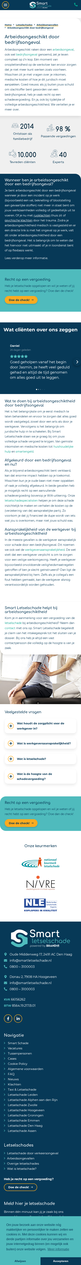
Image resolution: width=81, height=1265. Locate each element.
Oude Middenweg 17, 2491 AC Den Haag (40, 954)
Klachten (14, 1084)
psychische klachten (18, 220)
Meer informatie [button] (58, 1249)
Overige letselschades (23, 1163)
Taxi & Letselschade (21, 1089)
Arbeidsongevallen (20, 1158)
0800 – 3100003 (22, 966)
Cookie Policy (17, 1064)
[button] (4, 362)
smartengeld (24, 451)
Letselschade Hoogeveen (25, 1110)
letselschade (13, 623)
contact (10, 628)
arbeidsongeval (63, 49)
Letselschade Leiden (22, 1095)
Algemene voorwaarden (25, 1069)
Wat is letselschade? (22, 1169)
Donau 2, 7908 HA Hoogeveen (33, 977)
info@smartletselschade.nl (30, 960)
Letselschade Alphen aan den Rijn (32, 1100)
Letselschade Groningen (25, 1115)
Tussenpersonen (19, 1053)
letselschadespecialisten (21, 500)
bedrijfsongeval (26, 54)
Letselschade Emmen (23, 1120)
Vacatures (14, 1048)
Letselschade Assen (21, 1131)
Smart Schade (18, 1043)
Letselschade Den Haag (24, 1126)
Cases (11, 1058)
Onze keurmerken (40, 845)
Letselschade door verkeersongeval (32, 1153)
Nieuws (13, 1079)
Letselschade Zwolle (22, 1105)
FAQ (11, 1074)
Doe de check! (19, 300)
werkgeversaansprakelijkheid (45, 550)
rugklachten (42, 215)
